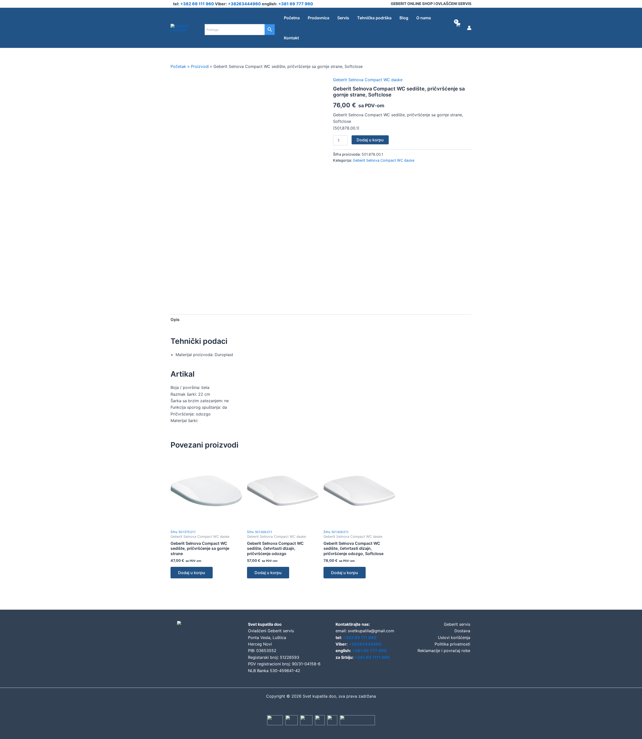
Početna (292, 17)
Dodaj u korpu (370, 139)
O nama (423, 17)
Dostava (462, 630)
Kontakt (291, 37)
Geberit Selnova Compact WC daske (368, 79)
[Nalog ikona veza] (469, 28)
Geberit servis (457, 624)
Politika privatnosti (452, 644)
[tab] (175, 319)
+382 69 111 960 (197, 3)
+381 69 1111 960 (372, 657)
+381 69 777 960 (295, 3)
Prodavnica (318, 17)
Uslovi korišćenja (454, 637)
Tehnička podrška (374, 17)
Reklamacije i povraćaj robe (444, 650)
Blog (403, 17)
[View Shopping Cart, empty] (457, 28)
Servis (343, 17)
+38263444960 (245, 3)
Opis (175, 319)
